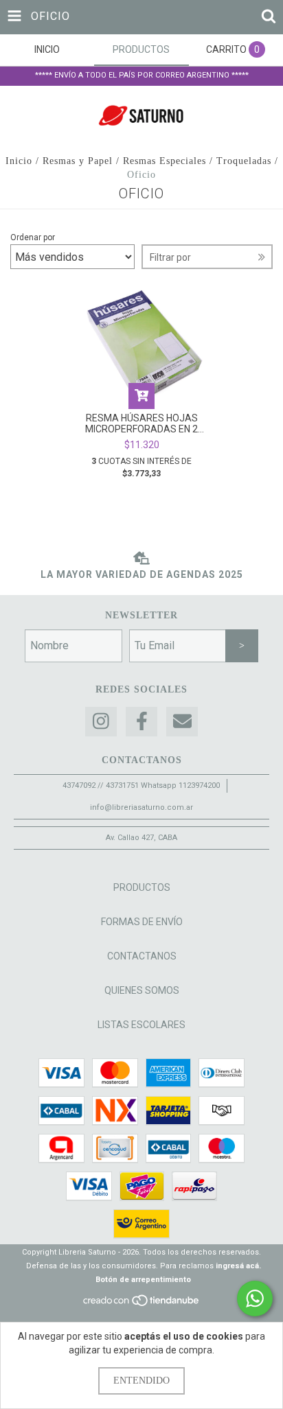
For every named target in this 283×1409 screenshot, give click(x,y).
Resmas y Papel (78, 161)
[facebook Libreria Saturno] (141, 721)
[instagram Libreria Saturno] (101, 721)
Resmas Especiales (164, 161)
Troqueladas (243, 161)
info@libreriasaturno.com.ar (141, 807)
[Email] (182, 721)
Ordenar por (32, 237)
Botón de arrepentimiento (143, 1279)
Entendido (141, 1380)
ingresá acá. (238, 1265)
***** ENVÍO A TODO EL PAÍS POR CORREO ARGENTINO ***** (142, 75)
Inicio (18, 161)
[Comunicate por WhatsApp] (255, 1298)
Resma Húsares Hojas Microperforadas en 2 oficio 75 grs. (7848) (141, 423)
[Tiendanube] (142, 1304)
